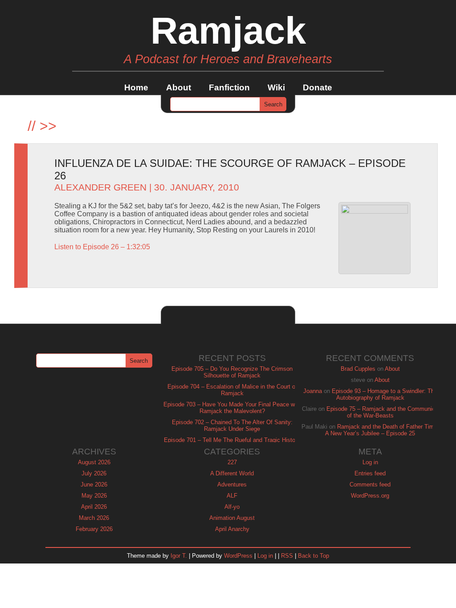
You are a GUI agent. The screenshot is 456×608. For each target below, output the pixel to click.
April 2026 (94, 506)
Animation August (232, 518)
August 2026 (94, 462)
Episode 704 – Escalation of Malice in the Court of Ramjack (232, 390)
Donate (317, 87)
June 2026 (94, 484)
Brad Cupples (358, 368)
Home (136, 87)
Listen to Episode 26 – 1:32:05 (102, 247)
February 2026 (94, 529)
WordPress (238, 555)
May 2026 (94, 495)
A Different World (232, 473)
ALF (232, 495)
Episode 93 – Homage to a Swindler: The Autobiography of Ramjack (384, 394)
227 (232, 462)
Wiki (276, 87)
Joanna (312, 391)
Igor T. (179, 555)
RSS (287, 555)
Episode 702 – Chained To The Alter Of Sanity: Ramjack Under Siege (232, 425)
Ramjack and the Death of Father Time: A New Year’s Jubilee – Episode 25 (382, 430)
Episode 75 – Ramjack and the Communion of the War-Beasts (382, 412)
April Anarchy (232, 529)
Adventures (232, 484)
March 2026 (94, 518)
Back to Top (313, 555)
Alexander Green (100, 187)
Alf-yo (232, 506)
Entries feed (370, 473)
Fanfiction (229, 87)
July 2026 (93, 473)
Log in (370, 462)
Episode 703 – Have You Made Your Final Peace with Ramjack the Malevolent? (232, 407)
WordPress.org (370, 495)
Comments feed (370, 484)
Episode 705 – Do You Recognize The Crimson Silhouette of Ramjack (232, 372)
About (178, 87)
